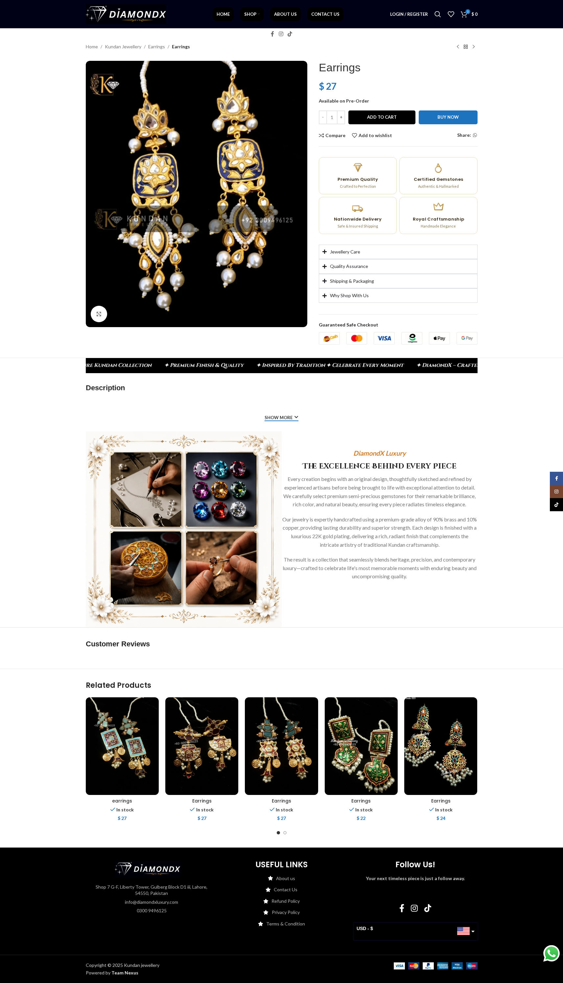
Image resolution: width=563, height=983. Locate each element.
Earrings (156, 46)
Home (92, 46)
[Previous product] (458, 47)
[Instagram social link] (280, 34)
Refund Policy (285, 901)
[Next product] (474, 47)
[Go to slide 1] (278, 832)
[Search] (437, 14)
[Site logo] (126, 13)
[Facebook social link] (272, 34)
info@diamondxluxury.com (151, 902)
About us (285, 878)
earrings (122, 801)
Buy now (448, 117)
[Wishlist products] (450, 14)
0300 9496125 (152, 910)
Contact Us (285, 889)
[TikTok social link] (290, 34)
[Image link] (147, 868)
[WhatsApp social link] (475, 135)
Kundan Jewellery (123, 46)
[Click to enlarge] (99, 314)
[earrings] (122, 746)
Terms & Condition (285, 923)
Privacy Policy (286, 912)
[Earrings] (201, 746)
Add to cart (382, 117)
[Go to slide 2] (285, 832)
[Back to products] (466, 47)
